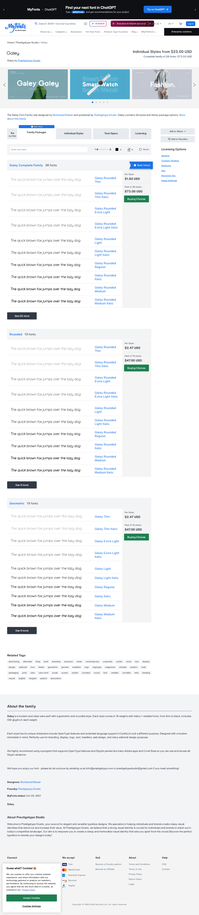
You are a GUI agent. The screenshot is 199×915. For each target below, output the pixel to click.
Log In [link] (190, 24)
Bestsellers (76, 31)
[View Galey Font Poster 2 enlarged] (100, 84)
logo (87, 667)
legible (22, 678)
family (41, 667)
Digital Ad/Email (169, 180)
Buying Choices (136, 199)
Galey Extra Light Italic (107, 555)
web (136, 673)
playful (43, 678)
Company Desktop (170, 160)
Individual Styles (73, 133)
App (163, 170)
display (146, 661)
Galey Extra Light (107, 541)
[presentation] (4, 85)
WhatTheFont (147, 32)
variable (115, 673)
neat (143, 667)
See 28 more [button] (22, 316)
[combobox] (69, 23)
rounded (86, 673)
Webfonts (166, 165)
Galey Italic (103, 596)
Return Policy (135, 879)
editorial (23, 667)
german (65, 667)
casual (12, 678)
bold (46, 661)
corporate (107, 661)
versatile (126, 673)
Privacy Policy (135, 874)
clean (79, 661)
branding (56, 661)
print (24, 673)
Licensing (140, 133)
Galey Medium (105, 605)
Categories (60, 32)
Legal (131, 884)
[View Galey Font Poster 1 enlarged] (38, 84)
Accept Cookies (31, 897)
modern (134, 667)
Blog (134, 32)
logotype (97, 667)
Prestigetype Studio (27, 42)
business (68, 661)
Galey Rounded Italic (105, 277)
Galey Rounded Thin (105, 180)
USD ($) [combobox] (155, 23)
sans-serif (43, 673)
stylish (75, 673)
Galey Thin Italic (106, 529)
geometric (53, 667)
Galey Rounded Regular (105, 265)
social (55, 673)
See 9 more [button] (21, 485)
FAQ (164, 864)
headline (76, 667)
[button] (4, 9)
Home (10, 42)
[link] (35, 24)
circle (128, 661)
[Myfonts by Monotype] (15, 28)
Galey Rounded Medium (105, 289)
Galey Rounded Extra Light (105, 210)
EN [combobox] (169, 23)
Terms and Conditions (139, 864)
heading (146, 673)
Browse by (45, 32)
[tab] (92, 102)
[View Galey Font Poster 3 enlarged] (162, 84)
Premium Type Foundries (116, 31)
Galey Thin (102, 516)
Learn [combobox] (139, 23)
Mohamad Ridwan (63, 115)
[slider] (102, 149)
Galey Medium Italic (105, 616)
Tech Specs (111, 133)
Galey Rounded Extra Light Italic (106, 225)
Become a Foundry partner (108, 864)
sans (32, 673)
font (33, 667)
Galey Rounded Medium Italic (105, 301)
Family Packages (36, 132)
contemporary (92, 661)
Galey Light (103, 568)
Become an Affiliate (105, 869)
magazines (110, 667)
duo (137, 661)
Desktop (165, 155)
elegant (33, 678)
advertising (14, 661)
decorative (56, 678)
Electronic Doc (168, 175)
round (97, 673)
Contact (166, 869)
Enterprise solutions (182, 31)
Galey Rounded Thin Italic (105, 195)
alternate (27, 661)
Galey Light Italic (107, 578)
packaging (14, 673)
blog (38, 661)
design (12, 667)
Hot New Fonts (93, 31)
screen (64, 673)
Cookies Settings (31, 906)
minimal (122, 667)
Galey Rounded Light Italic (105, 253)
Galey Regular (105, 587)
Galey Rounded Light (105, 241)
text (105, 673)
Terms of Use (135, 869)
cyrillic (119, 661)
